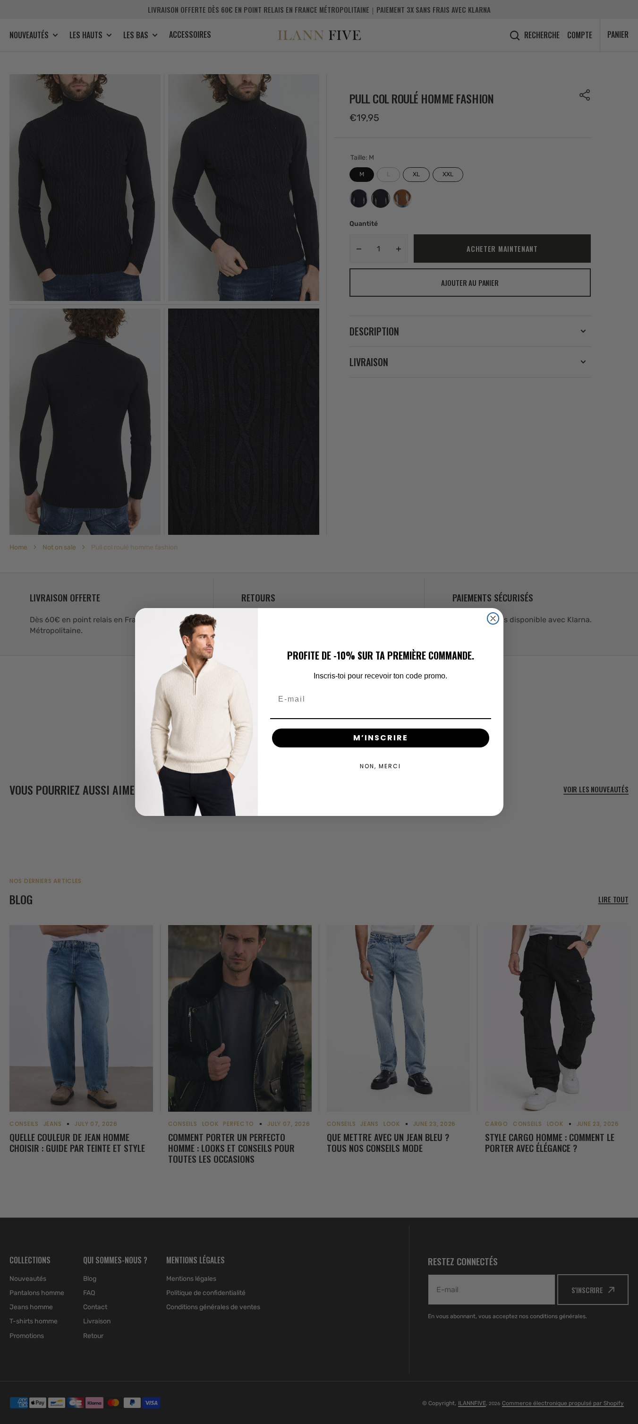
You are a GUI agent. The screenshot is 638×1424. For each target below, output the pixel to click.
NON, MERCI (380, 766)
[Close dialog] (493, 618)
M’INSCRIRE (380, 737)
